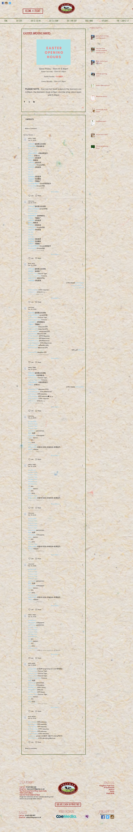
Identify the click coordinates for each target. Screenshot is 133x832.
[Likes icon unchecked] (29, 196)
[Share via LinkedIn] (34, 102)
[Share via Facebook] (24, 102)
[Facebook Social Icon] (3, 3)
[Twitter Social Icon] (10, 3)
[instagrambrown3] (6, 3)
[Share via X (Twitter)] (29, 102)
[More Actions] (82, 139)
